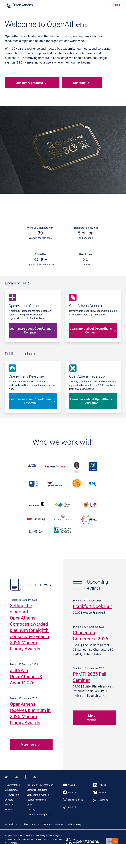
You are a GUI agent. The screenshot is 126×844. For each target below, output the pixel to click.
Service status (11, 790)
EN (16, 776)
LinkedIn (102, 785)
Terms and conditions (52, 824)
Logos (29, 804)
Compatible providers (37, 790)
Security (9, 804)
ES (34, 776)
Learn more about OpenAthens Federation (91, 401)
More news (28, 744)
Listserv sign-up (75, 800)
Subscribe (103, 800)
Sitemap (9, 809)
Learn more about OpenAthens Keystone (30, 401)
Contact (72, 807)
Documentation (12, 785)
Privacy (35, 824)
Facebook (73, 792)
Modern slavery (74, 824)
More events (91, 717)
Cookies (24, 824)
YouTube (72, 785)
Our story (79, 83)
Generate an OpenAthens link (40, 785)
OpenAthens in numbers (38, 795)
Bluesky (102, 792)
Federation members (36, 800)
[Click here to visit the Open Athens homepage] (19, 5)
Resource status (13, 795)
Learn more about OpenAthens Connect (91, 330)
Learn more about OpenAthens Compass (30, 330)
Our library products (29, 83)
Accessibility (11, 824)
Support (9, 800)
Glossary (31, 809)
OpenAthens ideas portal (38, 814)
